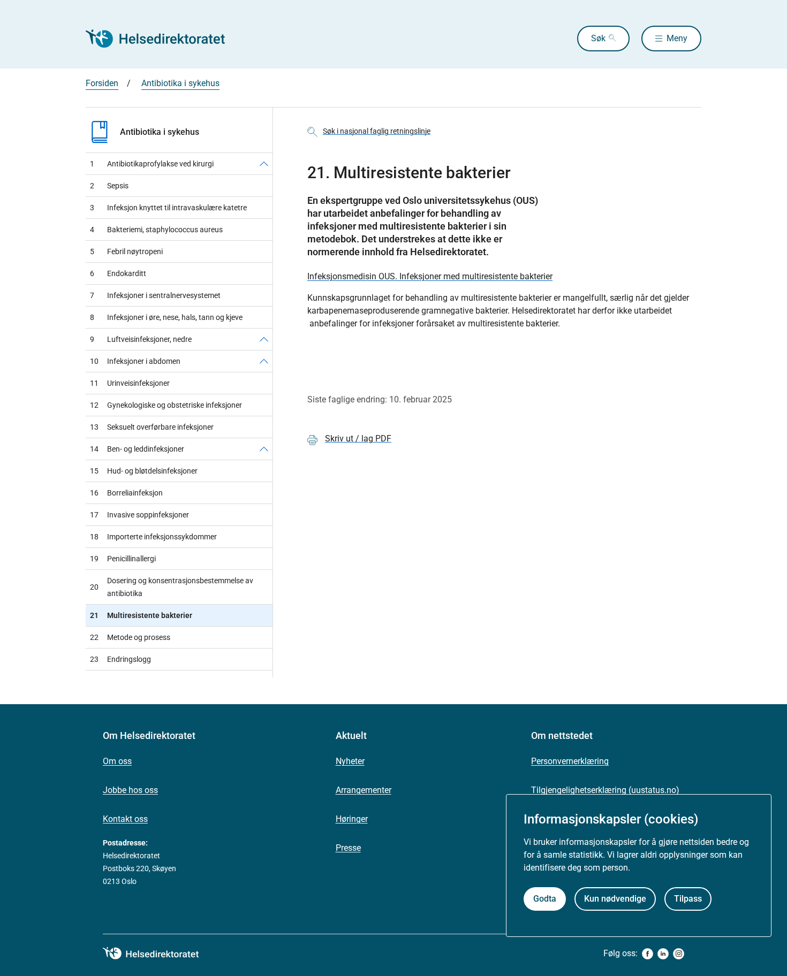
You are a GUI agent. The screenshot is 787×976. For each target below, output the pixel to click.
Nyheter (350, 761)
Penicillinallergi (123, 558)
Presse (348, 848)
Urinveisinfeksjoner (130, 383)
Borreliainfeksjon (126, 493)
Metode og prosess (130, 637)
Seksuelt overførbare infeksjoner (152, 427)
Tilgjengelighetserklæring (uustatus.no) (605, 790)
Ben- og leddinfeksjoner (137, 449)
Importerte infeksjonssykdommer (153, 536)
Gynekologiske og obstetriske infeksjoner (166, 405)
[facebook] (647, 953)
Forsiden (102, 83)
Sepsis (109, 185)
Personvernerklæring (570, 761)
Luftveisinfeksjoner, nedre (141, 339)
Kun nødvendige (615, 899)
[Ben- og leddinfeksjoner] (264, 449)
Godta (544, 899)
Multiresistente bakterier (141, 615)
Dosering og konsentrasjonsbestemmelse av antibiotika (171, 587)
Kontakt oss (125, 819)
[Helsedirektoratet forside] (163, 38)
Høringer (352, 819)
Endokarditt (118, 273)
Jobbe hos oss (130, 790)
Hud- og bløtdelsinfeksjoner (144, 471)
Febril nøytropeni (126, 251)
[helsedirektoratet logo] (158, 953)
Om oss (117, 761)
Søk (598, 38)
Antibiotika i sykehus (180, 83)
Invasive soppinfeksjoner (139, 514)
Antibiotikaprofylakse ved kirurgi (152, 163)
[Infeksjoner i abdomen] (264, 361)
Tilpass (688, 899)
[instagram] (678, 953)
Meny (677, 38)
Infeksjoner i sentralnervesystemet (155, 295)
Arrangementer (363, 790)
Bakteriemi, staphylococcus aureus (156, 229)
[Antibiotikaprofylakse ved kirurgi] (264, 163)
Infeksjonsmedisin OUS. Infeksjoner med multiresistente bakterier (430, 276)
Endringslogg (120, 659)
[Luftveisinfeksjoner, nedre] (264, 339)
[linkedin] (663, 953)
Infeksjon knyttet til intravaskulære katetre (168, 207)
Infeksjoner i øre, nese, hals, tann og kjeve (166, 317)
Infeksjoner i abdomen (135, 361)
